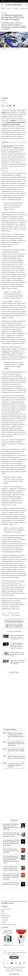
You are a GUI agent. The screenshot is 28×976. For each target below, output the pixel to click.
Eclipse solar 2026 (5, 909)
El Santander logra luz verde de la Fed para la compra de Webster (17, 654)
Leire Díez (3, 922)
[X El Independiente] (4, 963)
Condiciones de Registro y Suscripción (14, 969)
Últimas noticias (11, 1)
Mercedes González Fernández (8, 924)
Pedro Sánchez (5, 918)
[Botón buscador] (26, 5)
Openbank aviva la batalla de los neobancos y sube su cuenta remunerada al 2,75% (17, 637)
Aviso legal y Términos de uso (19, 967)
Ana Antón (4, 98)
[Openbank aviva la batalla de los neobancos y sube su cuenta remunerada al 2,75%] (6, 637)
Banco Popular (6, 615)
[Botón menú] (2, 5)
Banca (3, 613)
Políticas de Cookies (9, 970)
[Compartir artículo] (2, 106)
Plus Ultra (3, 913)
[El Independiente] (14, 5)
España (9, 8)
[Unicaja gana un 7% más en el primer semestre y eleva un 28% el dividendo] (6, 662)
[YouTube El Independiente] (12, 963)
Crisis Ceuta (17, 1)
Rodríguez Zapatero (6, 915)
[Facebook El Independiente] (7, 963)
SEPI (2, 911)
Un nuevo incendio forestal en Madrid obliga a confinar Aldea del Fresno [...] (16, 743)
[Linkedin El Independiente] (20, 963)
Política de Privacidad (7, 967)
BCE (16, 148)
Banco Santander (16, 615)
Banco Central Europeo (13, 613)
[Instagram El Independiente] (16, 963)
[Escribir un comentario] (14, 106)
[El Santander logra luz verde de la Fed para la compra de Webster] (6, 654)
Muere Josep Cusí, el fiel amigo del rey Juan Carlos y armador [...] (16, 750)
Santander (13, 120)
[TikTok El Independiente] (24, 963)
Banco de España (8, 145)
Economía (15, 8)
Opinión (3, 8)
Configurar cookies (19, 970)
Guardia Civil (4, 920)
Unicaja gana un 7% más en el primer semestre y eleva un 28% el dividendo (17, 662)
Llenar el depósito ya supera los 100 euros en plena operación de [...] (16, 758)
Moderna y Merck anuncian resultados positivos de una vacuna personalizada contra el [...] (16, 735)
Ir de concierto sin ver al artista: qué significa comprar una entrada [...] (16, 765)
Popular (3, 112)
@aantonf (3, 100)
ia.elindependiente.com (8, 945)
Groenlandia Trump (24, 1)
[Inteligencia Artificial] (8, 942)
